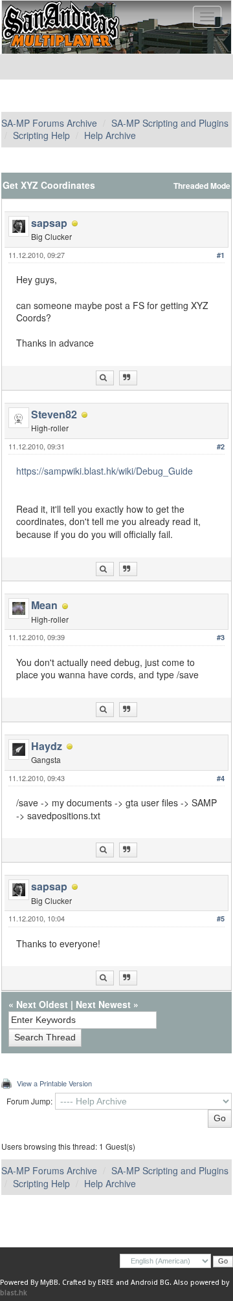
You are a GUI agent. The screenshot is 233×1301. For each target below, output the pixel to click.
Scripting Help (41, 135)
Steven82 (54, 414)
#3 (221, 637)
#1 (221, 255)
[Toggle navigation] (207, 17)
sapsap (49, 222)
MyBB (49, 1282)
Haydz (46, 745)
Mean (44, 604)
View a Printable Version (54, 1083)
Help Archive (110, 135)
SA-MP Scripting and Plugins (169, 122)
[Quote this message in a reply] (128, 378)
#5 (221, 918)
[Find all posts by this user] (105, 378)
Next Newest (103, 1004)
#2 (221, 446)
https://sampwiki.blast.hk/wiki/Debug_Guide (104, 470)
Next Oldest (42, 1004)
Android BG (150, 1282)
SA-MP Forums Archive (49, 122)
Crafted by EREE (88, 1282)
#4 (221, 778)
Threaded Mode (201, 185)
